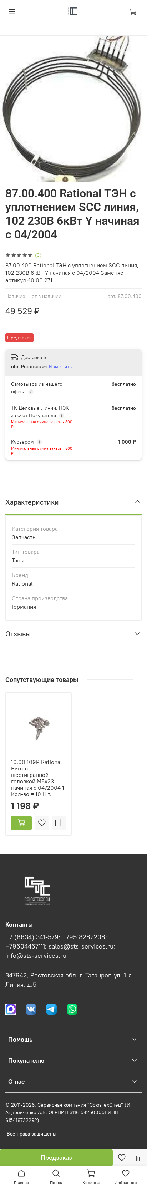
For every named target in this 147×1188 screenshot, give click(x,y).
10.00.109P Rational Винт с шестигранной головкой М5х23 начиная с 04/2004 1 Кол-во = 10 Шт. (37, 778)
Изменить (60, 366)
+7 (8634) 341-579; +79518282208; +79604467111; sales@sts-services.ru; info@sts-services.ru (60, 946)
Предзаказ (56, 1157)
